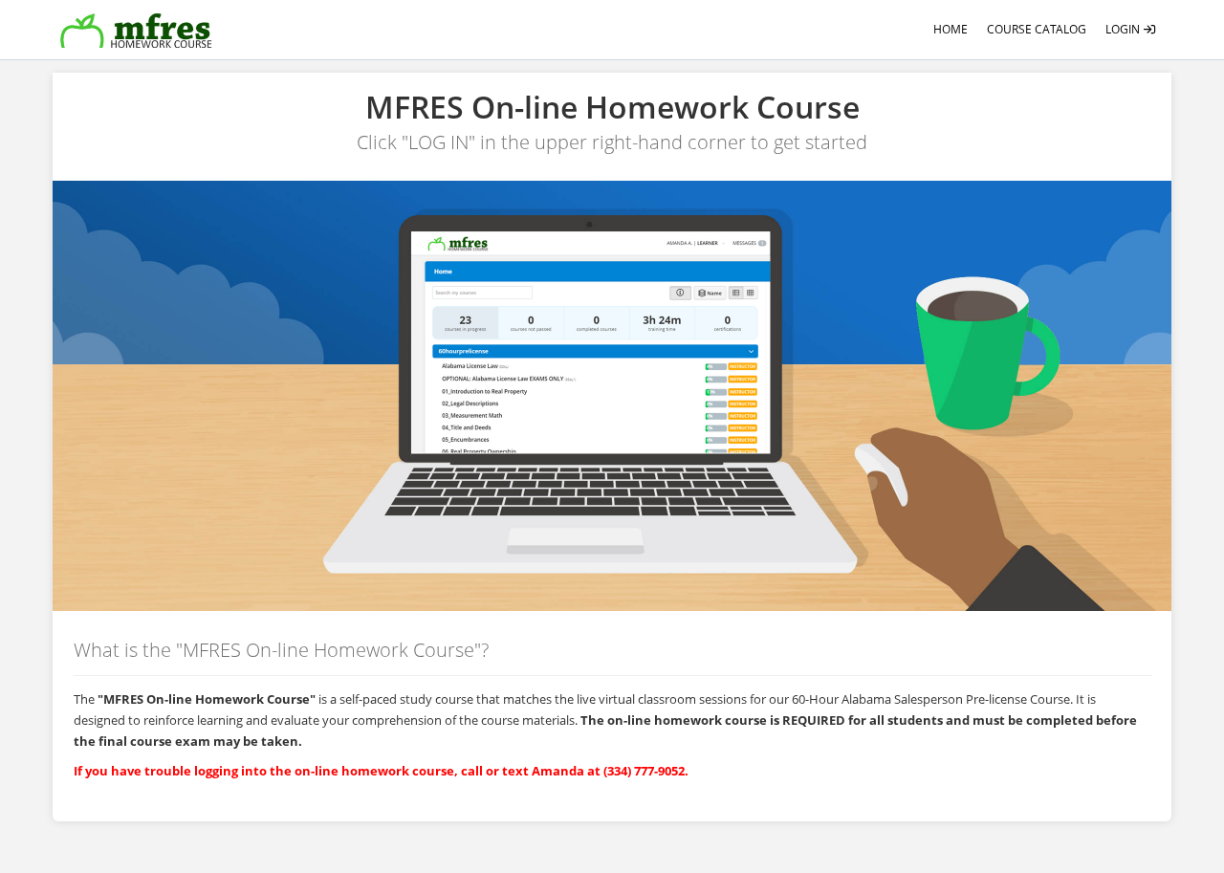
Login (1124, 29)
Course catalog (1036, 29)
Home (950, 29)
